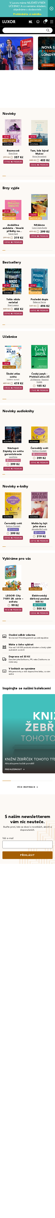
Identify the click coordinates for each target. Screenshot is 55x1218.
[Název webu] (8, 21)
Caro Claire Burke (39, 228)
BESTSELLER (9, 140)
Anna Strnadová (39, 156)
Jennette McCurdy (39, 529)
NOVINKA (8, 144)
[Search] (48, 30)
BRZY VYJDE (9, 218)
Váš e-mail (8, 838)
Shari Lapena (13, 305)
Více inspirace (26, 787)
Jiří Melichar (35, 379)
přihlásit (27, 855)
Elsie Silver (13, 153)
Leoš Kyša (13, 457)
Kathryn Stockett (39, 451)
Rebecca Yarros (39, 302)
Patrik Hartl (13, 234)
